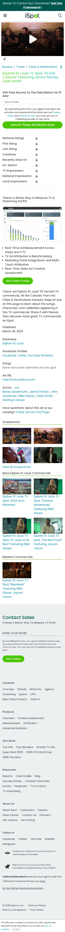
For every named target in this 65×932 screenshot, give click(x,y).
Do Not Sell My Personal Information (23, 888)
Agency (49, 689)
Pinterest (47, 355)
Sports (23, 694)
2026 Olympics (12, 757)
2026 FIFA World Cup (39, 752)
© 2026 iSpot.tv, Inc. (13, 905)
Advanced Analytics (15, 728)
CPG (33, 694)
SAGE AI (35, 699)
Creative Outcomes (37, 781)
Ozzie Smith (44, 396)
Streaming (9, 694)
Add (17, 387)
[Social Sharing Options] (4, 59)
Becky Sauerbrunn (15, 392)
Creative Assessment (31, 718)
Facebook (9, 355)
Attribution (30, 723)
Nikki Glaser (26, 396)
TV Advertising (11, 791)
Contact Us (29, 815)
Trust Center (36, 909)
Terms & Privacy (37, 905)
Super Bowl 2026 (13, 752)
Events (7, 786)
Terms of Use (27, 115)
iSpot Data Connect (15, 699)
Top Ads (8, 747)
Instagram (9, 844)
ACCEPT (16, 929)
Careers (42, 810)
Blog (37, 776)
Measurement (11, 723)
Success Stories (12, 781)
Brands (22, 689)
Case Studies (24, 776)
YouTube (34, 355)
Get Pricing (28, 820)
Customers (27, 810)
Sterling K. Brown (14, 400)
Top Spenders (24, 747)
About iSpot (10, 810)
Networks (35, 689)
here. (43, 881)
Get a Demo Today (18, 281)
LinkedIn (50, 839)
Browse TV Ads (46, 747)
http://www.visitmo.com (19, 379)
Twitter (22, 355)
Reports (7, 776)
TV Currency (38, 786)
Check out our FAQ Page (32, 412)
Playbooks (20, 786)
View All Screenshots (17, 467)
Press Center (11, 815)
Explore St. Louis (13, 343)
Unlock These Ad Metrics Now (33, 125)
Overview (8, 689)
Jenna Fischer (39, 392)
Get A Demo (13, 659)
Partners (44, 815)
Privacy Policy (45, 644)
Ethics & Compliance (14, 909)
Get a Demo (10, 820)
